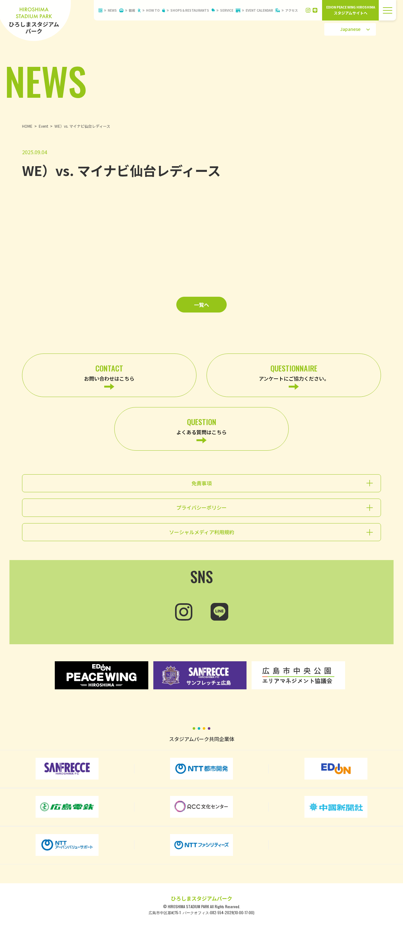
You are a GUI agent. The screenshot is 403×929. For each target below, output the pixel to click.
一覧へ (201, 304)
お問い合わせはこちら (109, 372)
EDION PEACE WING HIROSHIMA (350, 10)
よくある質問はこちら (201, 426)
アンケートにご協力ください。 (294, 372)
